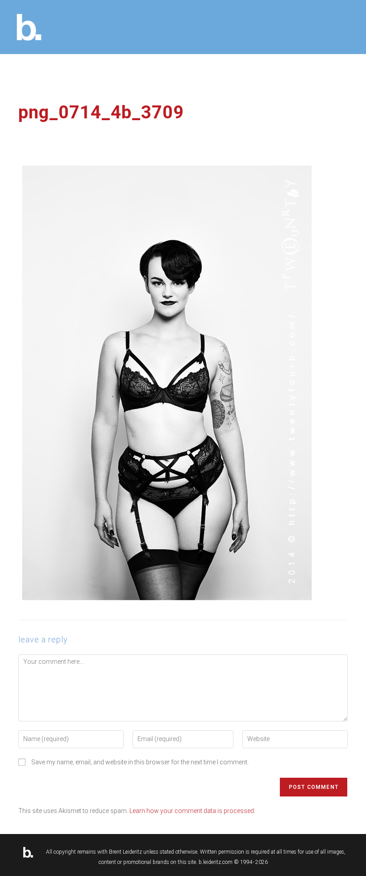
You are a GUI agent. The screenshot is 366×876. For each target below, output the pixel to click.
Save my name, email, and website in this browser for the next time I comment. (140, 762)
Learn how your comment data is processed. (192, 810)
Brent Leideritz (125, 852)
